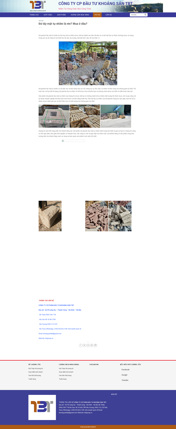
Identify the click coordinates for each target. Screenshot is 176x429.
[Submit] (145, 15)
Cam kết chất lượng (34, 375)
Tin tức (97, 15)
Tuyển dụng (32, 379)
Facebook (125, 369)
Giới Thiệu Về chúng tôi (35, 368)
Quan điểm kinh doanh (35, 372)
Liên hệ (109, 15)
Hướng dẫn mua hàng (80, 15)
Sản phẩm (61, 15)
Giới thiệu (48, 15)
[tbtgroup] (38, 6)
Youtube (125, 380)
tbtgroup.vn (49, 338)
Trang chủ (34, 15)
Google (124, 375)
